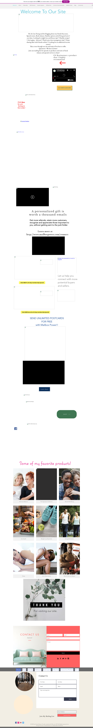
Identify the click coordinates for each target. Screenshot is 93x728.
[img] (46, 486)
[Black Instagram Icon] (68, 659)
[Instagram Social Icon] (18, 723)
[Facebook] (15, 428)
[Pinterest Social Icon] (21, 723)
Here (23, 102)
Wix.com (53, 724)
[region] (24, 681)
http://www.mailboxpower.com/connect (47, 234)
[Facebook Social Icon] (16, 723)
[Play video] (32, 197)
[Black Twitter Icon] (63, 659)
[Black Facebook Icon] (61, 659)
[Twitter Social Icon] (23, 723)
